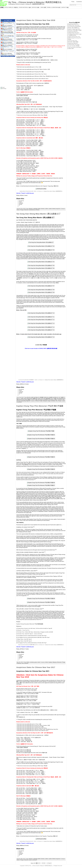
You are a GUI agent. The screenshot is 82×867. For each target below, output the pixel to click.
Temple (59, 400)
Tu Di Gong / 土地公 (52, 399)
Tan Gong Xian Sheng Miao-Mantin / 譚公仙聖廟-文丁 (38, 214)
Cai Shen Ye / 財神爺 (38, 397)
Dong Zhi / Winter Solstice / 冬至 (42, 69)
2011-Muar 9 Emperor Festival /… (6, 43)
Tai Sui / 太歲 (34, 399)
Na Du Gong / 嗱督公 (26, 399)
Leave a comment (33, 859)
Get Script (3, 56)
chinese (42, 208)
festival (54, 208)
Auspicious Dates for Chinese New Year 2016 (73, 44)
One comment (25, 663)
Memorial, (59, 662)
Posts (72, 1)
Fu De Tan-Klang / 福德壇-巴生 (8, 33)
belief (39, 208)
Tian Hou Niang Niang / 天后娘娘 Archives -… (7, 46)
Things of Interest (24, 209)
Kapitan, (51, 662)
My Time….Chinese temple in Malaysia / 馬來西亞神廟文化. (35, 2)
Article (27, 662)
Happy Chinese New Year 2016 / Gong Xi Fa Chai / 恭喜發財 (74, 38)
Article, (18, 209)
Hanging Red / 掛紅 (39, 71)
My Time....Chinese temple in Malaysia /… (7, 23)
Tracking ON (11, 56)
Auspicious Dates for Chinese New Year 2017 (35, 667)
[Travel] (2, 87)
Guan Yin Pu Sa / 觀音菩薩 (44, 398)
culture (46, 208)
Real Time (7, 56)
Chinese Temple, (39, 400)
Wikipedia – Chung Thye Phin (23, 630)
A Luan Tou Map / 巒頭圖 (73, 45)
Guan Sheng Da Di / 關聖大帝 (30, 398)
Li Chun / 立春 (37, 67)
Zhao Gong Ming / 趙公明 (24, 400)
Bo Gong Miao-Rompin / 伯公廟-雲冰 (7, 40)
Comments (79, 1)
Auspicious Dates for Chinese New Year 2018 (35, 20)
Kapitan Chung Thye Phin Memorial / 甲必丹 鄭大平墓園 (39, 406)
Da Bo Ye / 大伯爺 (48, 397)
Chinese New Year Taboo (40, 74)
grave (35, 662)
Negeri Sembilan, (52, 400)
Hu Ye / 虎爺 (53, 398)
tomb (39, 662)
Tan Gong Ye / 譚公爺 (43, 399)
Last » (50, 863)
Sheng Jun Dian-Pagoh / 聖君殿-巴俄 (7, 30)
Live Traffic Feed (8, 20)
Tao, (57, 400)
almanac (31, 208)
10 (44, 863)
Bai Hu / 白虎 (30, 397)
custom (50, 208)
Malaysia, (45, 400)
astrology (35, 208)
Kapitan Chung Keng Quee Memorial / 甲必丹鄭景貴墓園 (29, 624)
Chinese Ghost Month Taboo (41, 78)
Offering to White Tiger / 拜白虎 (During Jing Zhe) (46, 76)
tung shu (58, 208)
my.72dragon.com (40, 191)
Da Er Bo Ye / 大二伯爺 (57, 397)
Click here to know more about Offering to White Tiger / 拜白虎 (32, 115)
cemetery (32, 662)
